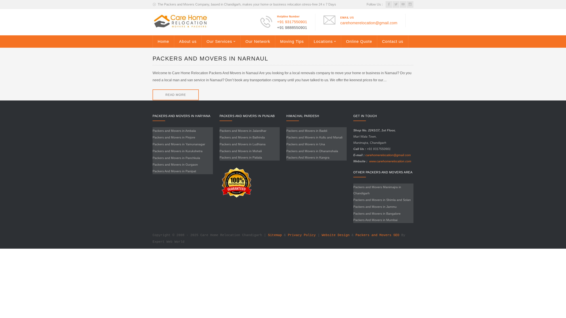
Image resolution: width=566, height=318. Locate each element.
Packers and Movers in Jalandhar (243, 130)
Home (163, 41)
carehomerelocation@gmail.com (368, 23)
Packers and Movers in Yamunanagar (179, 144)
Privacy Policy (302, 235)
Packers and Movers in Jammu (375, 206)
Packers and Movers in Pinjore (174, 137)
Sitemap (275, 235)
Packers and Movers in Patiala (241, 157)
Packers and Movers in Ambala (174, 130)
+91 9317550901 (292, 22)
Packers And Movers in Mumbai (375, 220)
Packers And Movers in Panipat (174, 171)
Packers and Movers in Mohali (241, 151)
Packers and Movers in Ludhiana (243, 144)
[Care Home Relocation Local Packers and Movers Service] (181, 21)
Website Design (336, 235)
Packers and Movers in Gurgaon (175, 164)
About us (188, 41)
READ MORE (175, 95)
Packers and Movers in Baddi (306, 130)
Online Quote (359, 41)
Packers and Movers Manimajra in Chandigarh (377, 190)
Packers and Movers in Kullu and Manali (314, 137)
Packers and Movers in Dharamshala (312, 151)
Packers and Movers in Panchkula (176, 158)
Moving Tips (292, 41)
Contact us (392, 41)
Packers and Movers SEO (377, 235)
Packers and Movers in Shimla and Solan (382, 200)
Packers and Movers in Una (305, 144)
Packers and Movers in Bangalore (377, 213)
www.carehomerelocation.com (390, 161)
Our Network (257, 41)
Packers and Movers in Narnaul (210, 58)
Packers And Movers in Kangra (307, 157)
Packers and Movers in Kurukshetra (178, 151)
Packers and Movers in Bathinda (242, 137)
